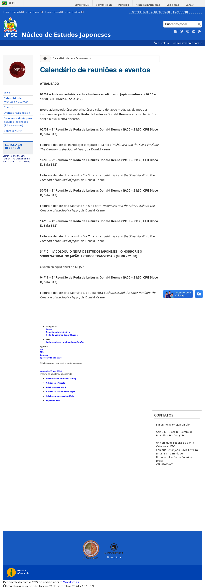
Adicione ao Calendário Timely (61, 378)
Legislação (173, 4)
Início (7, 93)
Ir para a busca (53, 12)
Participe (123, 4)
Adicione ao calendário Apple (60, 391)
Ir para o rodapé (74, 12)
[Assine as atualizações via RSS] (200, 31)
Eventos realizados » (17, 112)
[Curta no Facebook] (176, 31)
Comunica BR (104, 4)
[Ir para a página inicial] (44, 58)
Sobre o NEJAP (13, 131)
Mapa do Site (180, 11)
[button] (56, 374)
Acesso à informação (148, 4)
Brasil (12, 3)
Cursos (8, 107)
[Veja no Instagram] (194, 31)
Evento (49, 329)
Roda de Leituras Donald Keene (62, 334)
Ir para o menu (34, 12)
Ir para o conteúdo (13, 12)
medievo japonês (70, 342)
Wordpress (71, 582)
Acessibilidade (140, 11)
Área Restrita (161, 43)
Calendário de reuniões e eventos (16, 100)
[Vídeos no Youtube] (188, 31)
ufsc (81, 342)
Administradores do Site (187, 43)
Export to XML (53, 400)
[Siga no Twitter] (182, 31)
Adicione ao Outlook (56, 387)
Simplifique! (82, 4)
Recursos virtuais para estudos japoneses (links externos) (18, 121)
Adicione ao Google (55, 382)
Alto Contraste (160, 11)
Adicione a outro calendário (60, 396)
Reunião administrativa (58, 332)
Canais (190, 4)
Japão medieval (54, 342)
